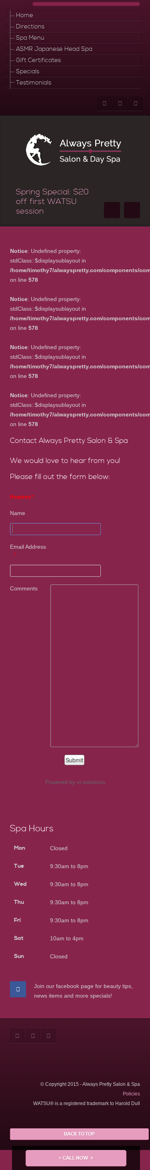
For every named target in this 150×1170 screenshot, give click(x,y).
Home (24, 15)
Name (17, 513)
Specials (27, 71)
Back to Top (79, 1134)
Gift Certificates (38, 60)
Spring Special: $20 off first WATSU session (52, 201)
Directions (30, 26)
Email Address (28, 547)
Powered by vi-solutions (75, 782)
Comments (24, 588)
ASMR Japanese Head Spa (54, 49)
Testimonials (33, 83)
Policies (131, 1094)
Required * (22, 496)
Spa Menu (30, 38)
